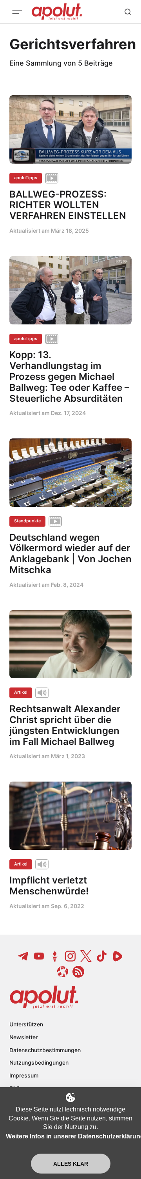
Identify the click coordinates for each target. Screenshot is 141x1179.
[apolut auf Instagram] (70, 956)
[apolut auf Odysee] (63, 972)
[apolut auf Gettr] (55, 956)
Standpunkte (27, 521)
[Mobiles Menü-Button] (17, 12)
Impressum (23, 1075)
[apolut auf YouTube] (39, 956)
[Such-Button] (128, 12)
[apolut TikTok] (102, 956)
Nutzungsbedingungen (39, 1062)
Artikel (20, 692)
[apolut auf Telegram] (23, 956)
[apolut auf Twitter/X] (86, 956)
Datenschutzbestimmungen (45, 1050)
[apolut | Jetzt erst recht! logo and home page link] (44, 997)
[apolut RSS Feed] (78, 972)
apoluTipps (25, 177)
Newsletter (23, 1037)
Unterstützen (26, 1024)
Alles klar (70, 1164)
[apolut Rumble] (117, 956)
